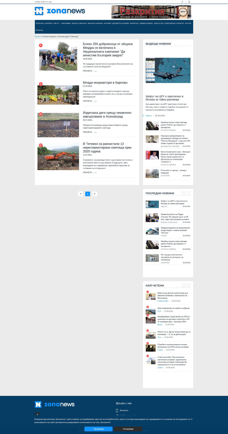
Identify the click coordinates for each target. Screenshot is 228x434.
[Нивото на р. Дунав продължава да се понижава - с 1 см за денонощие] (151, 335)
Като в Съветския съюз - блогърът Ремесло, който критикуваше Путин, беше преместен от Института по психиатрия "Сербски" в (175, 157)
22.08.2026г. (169, 325)
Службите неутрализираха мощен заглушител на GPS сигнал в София (173, 345)
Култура (188, 23)
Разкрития (134, 23)
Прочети (87, 71)
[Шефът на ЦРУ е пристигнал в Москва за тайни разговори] (168, 70)
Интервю (107, 23)
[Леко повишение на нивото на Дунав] (151, 312)
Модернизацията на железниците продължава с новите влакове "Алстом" (175, 230)
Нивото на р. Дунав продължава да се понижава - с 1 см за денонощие (174, 333)
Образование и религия (174, 23)
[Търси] (189, 1)
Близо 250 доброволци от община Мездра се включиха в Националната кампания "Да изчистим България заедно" (108, 49)
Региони (39, 30)
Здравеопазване (146, 23)
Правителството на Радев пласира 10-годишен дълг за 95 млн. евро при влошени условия (175, 216)
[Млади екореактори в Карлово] (58, 95)
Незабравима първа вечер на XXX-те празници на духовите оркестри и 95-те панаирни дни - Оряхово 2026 (174, 319)
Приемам (98, 429)
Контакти (124, 410)
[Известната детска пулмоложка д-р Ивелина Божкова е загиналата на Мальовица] (151, 296)
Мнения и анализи (95, 23)
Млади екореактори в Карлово (105, 82)
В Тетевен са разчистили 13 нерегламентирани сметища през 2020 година (107, 147)
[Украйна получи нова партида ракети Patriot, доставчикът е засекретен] (152, 125)
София (164, 236)
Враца (160, 325)
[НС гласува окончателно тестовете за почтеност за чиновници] (152, 258)
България (48, 23)
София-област (163, 301)
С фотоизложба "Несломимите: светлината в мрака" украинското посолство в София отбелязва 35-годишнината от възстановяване (172, 361)
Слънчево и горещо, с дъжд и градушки (174, 171)
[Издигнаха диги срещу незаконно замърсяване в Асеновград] (58, 125)
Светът (56, 23)
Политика (40, 23)
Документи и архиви (120, 23)
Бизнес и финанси (79, 23)
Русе (159, 311)
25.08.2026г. (160, 116)
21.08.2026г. (170, 350)
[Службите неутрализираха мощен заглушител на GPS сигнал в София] (151, 348)
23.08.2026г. (176, 301)
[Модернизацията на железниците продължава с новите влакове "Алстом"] (152, 231)
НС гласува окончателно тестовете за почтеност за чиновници (172, 257)
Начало (38, 36)
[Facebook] (182, 2)
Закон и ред (158, 23)
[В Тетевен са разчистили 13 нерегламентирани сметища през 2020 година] (58, 156)
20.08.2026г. (170, 368)
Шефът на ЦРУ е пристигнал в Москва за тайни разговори (164, 98)
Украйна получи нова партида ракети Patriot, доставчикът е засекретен (174, 124)
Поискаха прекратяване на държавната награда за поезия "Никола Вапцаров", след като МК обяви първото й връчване (175, 139)
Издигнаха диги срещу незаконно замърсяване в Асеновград (107, 114)
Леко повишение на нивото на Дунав (173, 308)
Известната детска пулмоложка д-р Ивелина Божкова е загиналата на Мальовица (173, 295)
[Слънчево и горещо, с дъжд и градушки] (152, 173)
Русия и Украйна (168, 130)
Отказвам (128, 429)
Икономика (66, 23)
